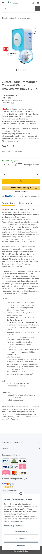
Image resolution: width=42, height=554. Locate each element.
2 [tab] (18, 70)
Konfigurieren (21, 538)
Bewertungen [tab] (26, 203)
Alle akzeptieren (21, 532)
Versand (21, 151)
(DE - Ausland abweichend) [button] (12, 164)
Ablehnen (21, 545)
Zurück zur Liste (9, 18)
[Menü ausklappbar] (3, 1)
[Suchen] (37, 8)
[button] (33, 2)
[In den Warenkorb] (4, 25)
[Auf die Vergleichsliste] (35, 31)
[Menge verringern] (4, 174)
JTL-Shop (25, 551)
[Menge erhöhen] (37, 174)
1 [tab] (16, 70)
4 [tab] (23, 70)
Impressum (8, 526)
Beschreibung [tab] (8, 203)
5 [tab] (25, 70)
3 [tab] (21, 70)
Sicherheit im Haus (17, 100)
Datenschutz (19, 526)
